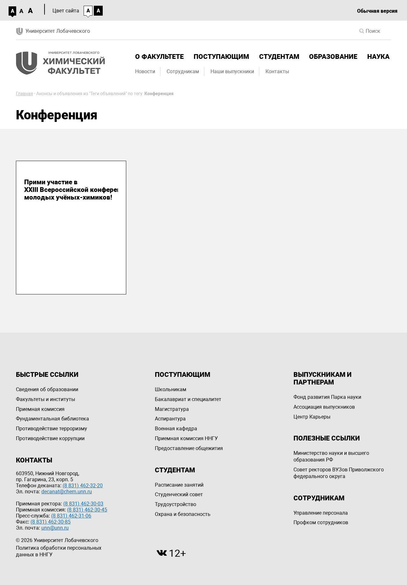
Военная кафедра (176, 429)
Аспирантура (170, 419)
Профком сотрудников (320, 522)
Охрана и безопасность (182, 514)
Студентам (279, 56)
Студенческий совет (179, 494)
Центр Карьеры (311, 417)
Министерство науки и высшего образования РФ (331, 456)
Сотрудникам (183, 71)
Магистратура (172, 409)
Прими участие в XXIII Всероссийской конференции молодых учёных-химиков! (71, 189)
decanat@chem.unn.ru (66, 492)
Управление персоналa (320, 513)
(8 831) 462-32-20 (83, 486)
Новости (145, 71)
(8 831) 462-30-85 (51, 522)
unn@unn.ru (55, 528)
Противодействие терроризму (51, 429)
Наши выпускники (232, 71)
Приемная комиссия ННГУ (186, 438)
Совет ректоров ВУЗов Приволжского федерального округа (338, 473)
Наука (378, 56)
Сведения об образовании (47, 389)
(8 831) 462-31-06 (71, 516)
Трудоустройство (175, 504)
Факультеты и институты (45, 399)
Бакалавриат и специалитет (188, 399)
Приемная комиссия (40, 409)
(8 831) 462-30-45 (87, 510)
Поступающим (221, 56)
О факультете (159, 56)
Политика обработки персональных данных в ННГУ (58, 551)
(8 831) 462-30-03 (83, 504)
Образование (333, 56)
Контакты (277, 71)
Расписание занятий (179, 485)
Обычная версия (377, 11)
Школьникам (170, 389)
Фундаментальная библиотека (52, 419)
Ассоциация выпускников (324, 407)
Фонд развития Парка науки (327, 397)
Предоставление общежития (189, 448)
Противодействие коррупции (50, 438)
